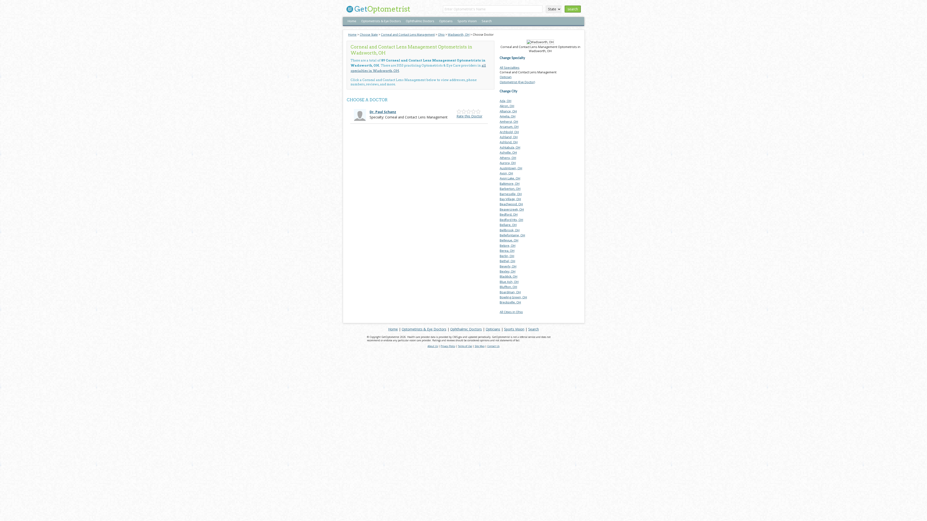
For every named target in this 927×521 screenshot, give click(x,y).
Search (487, 21)
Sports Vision (467, 21)
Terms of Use (465, 346)
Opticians (446, 21)
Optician (506, 77)
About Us (433, 346)
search (573, 9)
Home (352, 21)
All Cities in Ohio (511, 312)
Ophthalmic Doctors (420, 21)
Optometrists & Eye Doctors (381, 21)
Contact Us (493, 346)
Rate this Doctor (469, 116)
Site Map (480, 346)
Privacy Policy (448, 346)
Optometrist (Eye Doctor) (517, 82)
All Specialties (510, 68)
